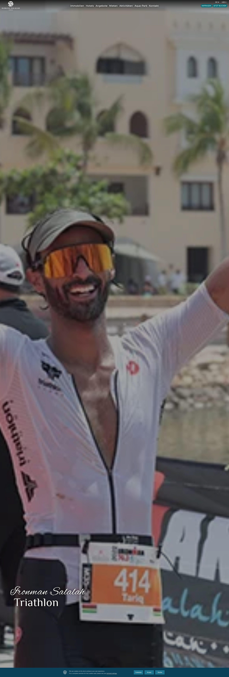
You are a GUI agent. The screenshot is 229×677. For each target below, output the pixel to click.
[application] (114, 672)
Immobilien (77, 5)
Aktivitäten (126, 5)
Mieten (113, 5)
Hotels (90, 5)
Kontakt (154, 5)
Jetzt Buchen (219, 6)
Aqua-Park (141, 5)
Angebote (101, 5)
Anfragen (206, 6)
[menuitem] (77, 6)
